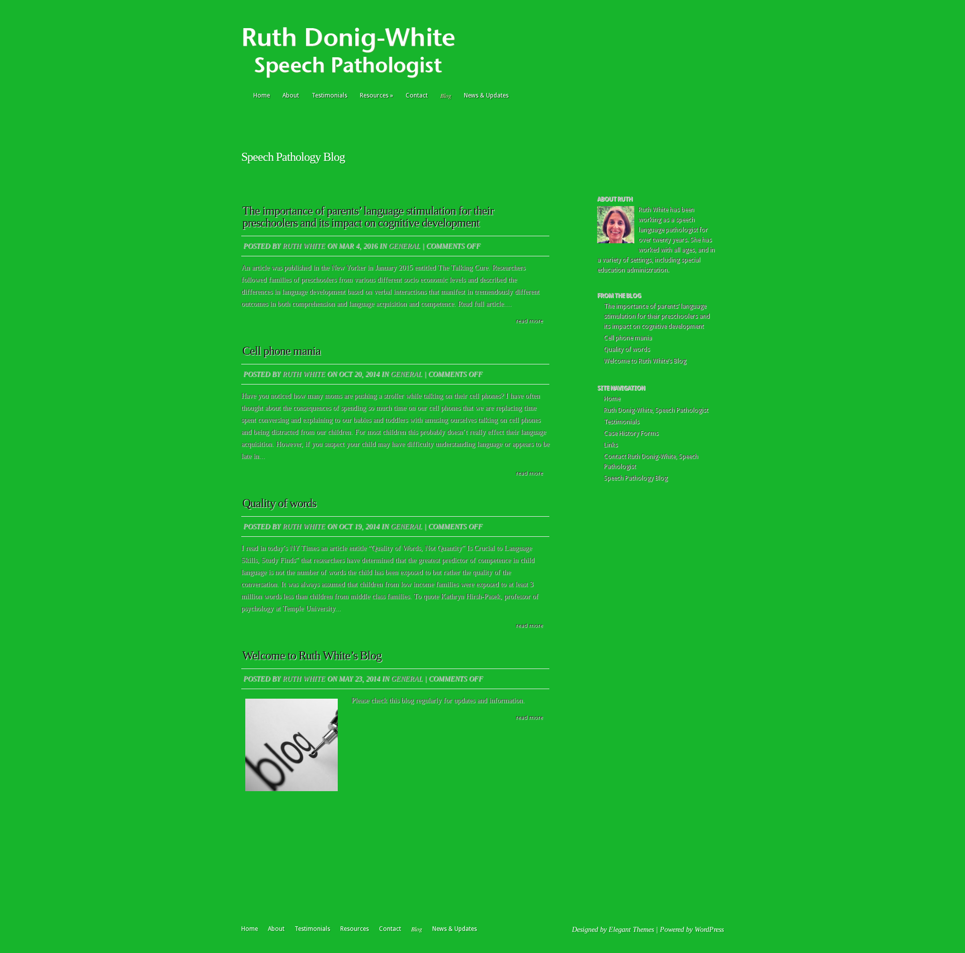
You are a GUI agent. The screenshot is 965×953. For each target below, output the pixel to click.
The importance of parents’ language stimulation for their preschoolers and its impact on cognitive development (368, 216)
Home (261, 95)
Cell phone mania (281, 350)
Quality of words (279, 503)
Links (611, 444)
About (290, 95)
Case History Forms (631, 433)
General (404, 246)
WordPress (709, 929)
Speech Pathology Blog (635, 478)
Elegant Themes (631, 929)
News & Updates (486, 95)
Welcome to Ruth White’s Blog (311, 655)
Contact (417, 95)
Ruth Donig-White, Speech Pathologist (656, 410)
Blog (445, 95)
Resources (376, 95)
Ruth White (303, 246)
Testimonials (329, 95)
